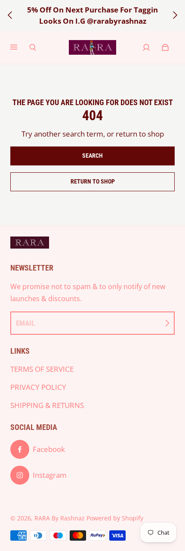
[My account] (146, 47)
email (25, 323)
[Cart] (165, 47)
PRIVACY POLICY (38, 387)
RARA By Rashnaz (59, 518)
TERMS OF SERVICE (42, 369)
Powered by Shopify (114, 518)
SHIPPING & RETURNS (47, 405)
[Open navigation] (19, 47)
